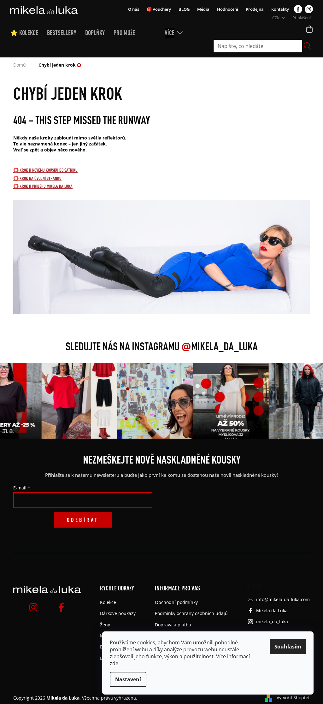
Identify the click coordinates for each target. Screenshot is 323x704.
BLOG (184, 9)
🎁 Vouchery (159, 9)
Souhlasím (287, 646)
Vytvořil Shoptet (293, 698)
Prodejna (255, 9)
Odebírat (82, 520)
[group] (74, 401)
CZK (276, 18)
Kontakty (280, 9)
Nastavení (128, 679)
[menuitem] (28, 33)
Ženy (105, 625)
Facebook (298, 9)
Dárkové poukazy (118, 613)
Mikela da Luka (272, 610)
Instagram (309, 9)
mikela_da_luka (272, 621)
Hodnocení (227, 9)
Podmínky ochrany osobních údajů (191, 613)
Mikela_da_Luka (219, 346)
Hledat (307, 46)
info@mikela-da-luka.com (283, 599)
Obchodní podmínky (176, 602)
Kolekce (108, 602)
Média (203, 9)
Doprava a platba (173, 625)
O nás (133, 9)
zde (114, 663)
